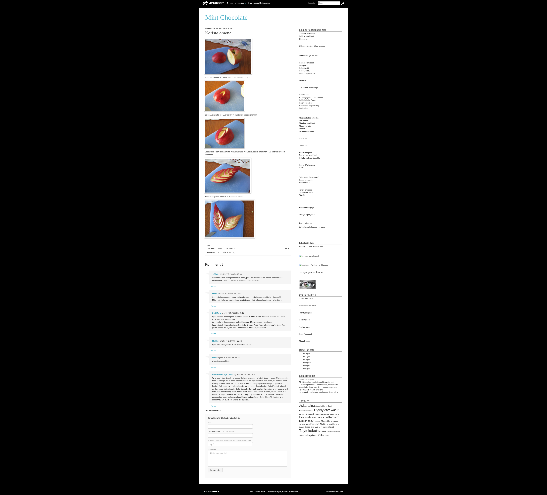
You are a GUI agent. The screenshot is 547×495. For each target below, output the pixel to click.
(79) (306, 366)
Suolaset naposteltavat (324, 427)
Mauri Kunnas (305, 341)
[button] (245, 3)
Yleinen (324, 435)
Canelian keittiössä (307, 34)
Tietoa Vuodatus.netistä (257, 491)
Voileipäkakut (312, 435)
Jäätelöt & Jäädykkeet (331, 414)
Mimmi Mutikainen (306, 131)
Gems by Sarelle (306, 299)
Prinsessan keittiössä (308, 155)
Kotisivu (229, 440)
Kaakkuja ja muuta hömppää (311, 97)
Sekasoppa (303, 177)
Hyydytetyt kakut (326, 410)
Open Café (303, 145)
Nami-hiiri (303, 138)
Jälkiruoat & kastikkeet (314, 414)
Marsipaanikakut (304, 424)
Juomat (301, 414)
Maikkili (215, 341)
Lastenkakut (306, 420)
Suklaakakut (309, 427)
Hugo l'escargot (305, 334)
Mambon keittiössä (307, 123)
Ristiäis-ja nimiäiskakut (329, 424)
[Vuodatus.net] (212, 491)
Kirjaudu (311, 3)
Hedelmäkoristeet (226, 252)
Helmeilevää (304, 68)
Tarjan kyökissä (305, 190)
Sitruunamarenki (306, 180)
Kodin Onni (303, 108)
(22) (306, 369)
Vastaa (213, 286)
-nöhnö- (215, 274)
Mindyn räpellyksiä (307, 214)
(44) (306, 357)
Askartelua (307, 405)
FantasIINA (304, 56)
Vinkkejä (301, 435)
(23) (306, 354)
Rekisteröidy (265, 3)
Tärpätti (302, 195)
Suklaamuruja (304, 183)
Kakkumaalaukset (307, 417)
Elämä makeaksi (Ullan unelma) (312, 46)
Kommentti (212, 449)
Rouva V (302, 168)
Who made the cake (307, 306)
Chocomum (304, 39)
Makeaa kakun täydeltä (308, 118)
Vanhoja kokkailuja (334, 431)
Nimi (210, 422)
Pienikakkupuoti (305, 152)
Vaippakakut (323, 431)
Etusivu (230, 3)
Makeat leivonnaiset (330, 421)
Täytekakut (308, 431)
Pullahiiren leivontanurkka (309, 158)
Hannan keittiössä (306, 63)
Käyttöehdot (283, 491)
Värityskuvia (304, 327)
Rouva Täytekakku (307, 165)
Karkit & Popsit (322, 417)
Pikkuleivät (315, 424)
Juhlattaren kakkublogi (308, 88)
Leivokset (318, 421)
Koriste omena (218, 33)
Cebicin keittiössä (306, 36)
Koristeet (333, 417)
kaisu (214, 357)
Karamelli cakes (305, 103)
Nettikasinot (239, 3)
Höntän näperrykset (307, 73)
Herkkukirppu (304, 71)
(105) (307, 363)
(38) (306, 360)
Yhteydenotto (293, 491)
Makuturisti (303, 121)
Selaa (253, 3)
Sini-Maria (216, 313)
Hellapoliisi (303, 65)
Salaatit (301, 427)
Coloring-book (304, 320)
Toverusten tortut (306, 193)
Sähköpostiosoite (222, 431)
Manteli (302, 129)
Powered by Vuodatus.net (334, 491)
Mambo (215, 293)
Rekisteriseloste (272, 491)
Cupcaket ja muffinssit (323, 406)
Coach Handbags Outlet (222, 374)
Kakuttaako (304, 95)
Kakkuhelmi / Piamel (307, 100)
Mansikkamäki (305, 126)
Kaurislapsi (303, 106)
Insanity (302, 81)
